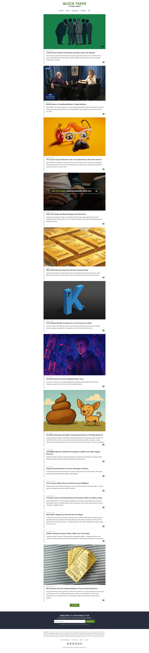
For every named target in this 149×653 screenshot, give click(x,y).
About (81, 639)
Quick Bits (75, 10)
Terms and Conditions (92, 636)
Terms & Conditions (64, 639)
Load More (74, 605)
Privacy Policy (74, 639)
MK (89, 10)
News (67, 10)
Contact (87, 639)
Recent (61, 10)
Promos (83, 10)
